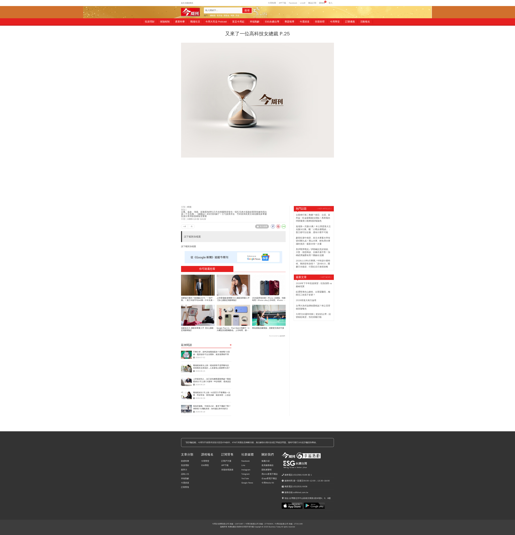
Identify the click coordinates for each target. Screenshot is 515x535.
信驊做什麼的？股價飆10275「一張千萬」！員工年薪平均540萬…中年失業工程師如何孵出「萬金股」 (197, 299)
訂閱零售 (185, 487)
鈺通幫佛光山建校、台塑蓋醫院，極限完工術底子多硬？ (313, 293)
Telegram (245, 474)
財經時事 (185, 461)
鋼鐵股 (213, 15)
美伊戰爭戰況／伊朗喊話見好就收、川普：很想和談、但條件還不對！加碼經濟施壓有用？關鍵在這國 (313, 252)
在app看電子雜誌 (269, 478)
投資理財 (185, 465)
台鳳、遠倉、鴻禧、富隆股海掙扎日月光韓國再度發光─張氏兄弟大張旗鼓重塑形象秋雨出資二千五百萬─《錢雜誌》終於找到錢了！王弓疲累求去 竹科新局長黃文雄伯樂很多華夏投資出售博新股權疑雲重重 (224, 214)
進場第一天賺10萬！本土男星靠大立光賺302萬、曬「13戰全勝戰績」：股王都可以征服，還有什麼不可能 (313, 229)
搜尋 (247, 10)
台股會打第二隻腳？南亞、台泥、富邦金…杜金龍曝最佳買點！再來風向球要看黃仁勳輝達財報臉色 (313, 218)
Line (243, 465)
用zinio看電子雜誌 (270, 474)
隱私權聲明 (267, 470)
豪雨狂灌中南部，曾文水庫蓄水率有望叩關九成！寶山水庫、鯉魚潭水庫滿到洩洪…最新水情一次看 (313, 241)
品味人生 (185, 474)
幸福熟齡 (185, 478)
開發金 (226, 15)
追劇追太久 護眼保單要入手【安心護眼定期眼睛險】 (197, 329)
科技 (189, 207)
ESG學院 (205, 465)
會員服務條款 (268, 465)
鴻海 (232, 15)
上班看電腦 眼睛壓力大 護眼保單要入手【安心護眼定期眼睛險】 (233, 299)
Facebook (245, 461)
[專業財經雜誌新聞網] (190, 12)
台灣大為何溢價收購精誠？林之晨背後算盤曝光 (313, 307)
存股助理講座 (227, 470)
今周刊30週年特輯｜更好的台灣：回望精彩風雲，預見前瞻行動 (313, 315)
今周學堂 (205, 461)
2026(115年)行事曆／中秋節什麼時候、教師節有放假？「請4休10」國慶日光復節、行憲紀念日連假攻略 (313, 263)
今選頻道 (185, 483)
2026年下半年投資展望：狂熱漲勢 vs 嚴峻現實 (314, 285)
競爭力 (184, 470)
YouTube (245, 478)
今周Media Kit (268, 483)
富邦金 (219, 15)
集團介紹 (266, 461)
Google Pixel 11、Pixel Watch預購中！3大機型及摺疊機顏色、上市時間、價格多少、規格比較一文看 (233, 329)
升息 (237, 15)
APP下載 (225, 465)
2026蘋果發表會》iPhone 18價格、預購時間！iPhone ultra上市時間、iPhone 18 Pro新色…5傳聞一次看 (269, 299)
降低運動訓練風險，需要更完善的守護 (268, 328)
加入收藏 (263, 226)
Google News (247, 483)
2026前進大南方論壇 (306, 300)
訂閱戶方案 (226, 461)
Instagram (245, 470)
